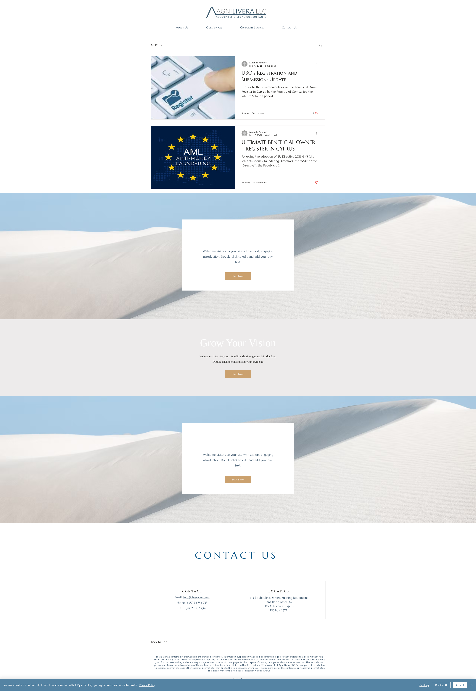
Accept (460, 685)
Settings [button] (424, 685)
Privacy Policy (147, 685)
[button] (320, 45)
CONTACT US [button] (236, 555)
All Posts (156, 45)
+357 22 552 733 (197, 603)
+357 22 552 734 (194, 608)
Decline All (441, 685)
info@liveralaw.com (196, 597)
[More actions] (318, 64)
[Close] (471, 685)
